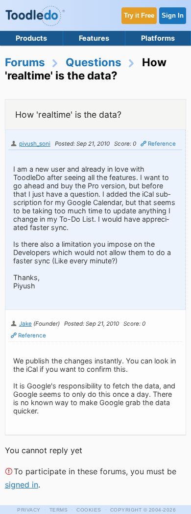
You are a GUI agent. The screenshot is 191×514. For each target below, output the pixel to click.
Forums (25, 62)
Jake (25, 323)
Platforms (158, 38)
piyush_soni (34, 143)
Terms (58, 510)
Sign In (173, 15)
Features (94, 38)
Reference (162, 143)
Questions (93, 62)
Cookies (88, 510)
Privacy (29, 510)
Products (31, 38)
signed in (21, 484)
